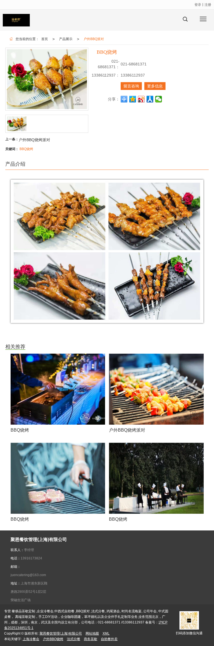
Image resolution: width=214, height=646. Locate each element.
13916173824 (31, 558)
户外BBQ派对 (94, 39)
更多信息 (155, 86)
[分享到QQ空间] (132, 99)
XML (106, 633)
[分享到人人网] (150, 99)
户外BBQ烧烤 (53, 639)
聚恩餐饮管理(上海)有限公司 (61, 633)
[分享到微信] (158, 99)
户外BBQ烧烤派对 (34, 140)
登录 (197, 5)
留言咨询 (131, 86)
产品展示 (65, 39)
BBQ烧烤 (26, 149)
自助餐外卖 (109, 639)
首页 (44, 39)
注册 (208, 5)
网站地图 (92, 633)
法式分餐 (73, 639)
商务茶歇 (90, 639)
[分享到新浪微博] (141, 99)
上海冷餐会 (31, 639)
